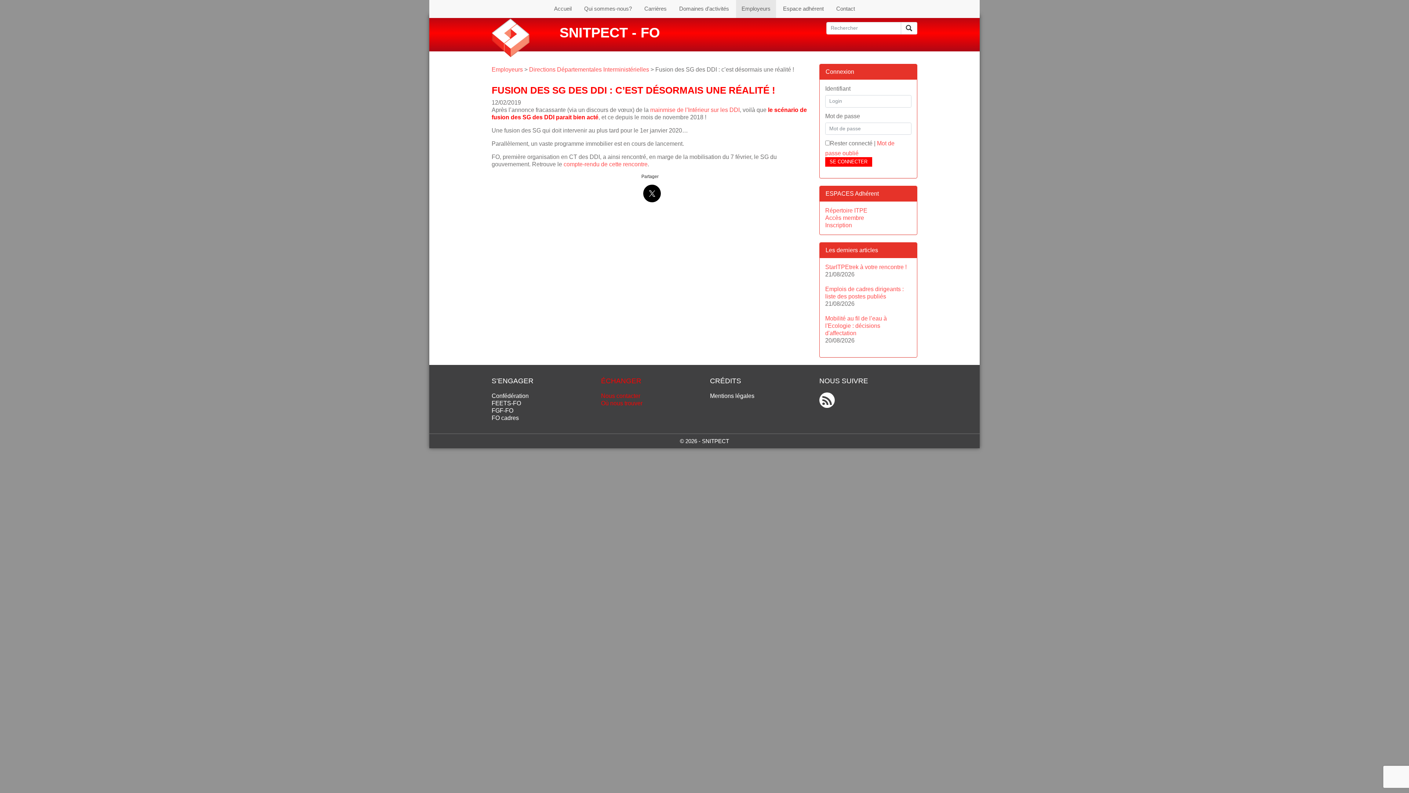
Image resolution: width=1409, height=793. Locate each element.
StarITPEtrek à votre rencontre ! (866, 267)
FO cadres (505, 418)
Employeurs (756, 9)
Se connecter (848, 161)
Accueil (563, 9)
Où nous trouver (621, 403)
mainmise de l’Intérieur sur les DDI (695, 110)
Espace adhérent (803, 9)
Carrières (655, 9)
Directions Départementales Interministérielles (589, 69)
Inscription (838, 225)
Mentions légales (732, 396)
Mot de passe (842, 116)
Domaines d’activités (704, 9)
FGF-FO (502, 411)
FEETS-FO (506, 403)
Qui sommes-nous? (608, 9)
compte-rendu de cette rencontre (606, 164)
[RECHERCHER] (909, 28)
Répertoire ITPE (846, 210)
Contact (845, 9)
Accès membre (844, 218)
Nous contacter (620, 396)
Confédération (510, 396)
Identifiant (838, 89)
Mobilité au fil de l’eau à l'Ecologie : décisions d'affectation (856, 325)
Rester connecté (851, 143)
